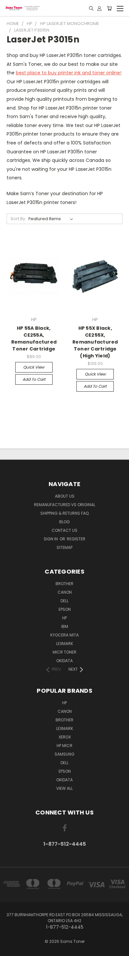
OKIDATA (64, 660)
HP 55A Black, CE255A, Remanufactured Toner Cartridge (34, 338)
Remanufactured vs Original (64, 504)
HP (64, 618)
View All (64, 788)
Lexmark (64, 643)
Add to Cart (33, 379)
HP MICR (64, 745)
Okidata (64, 780)
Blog (64, 522)
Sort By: (18, 219)
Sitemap (64, 547)
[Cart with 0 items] (109, 8)
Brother (64, 583)
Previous (10, 949)
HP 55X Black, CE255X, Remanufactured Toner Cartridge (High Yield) (95, 342)
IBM (64, 626)
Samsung (64, 754)
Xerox (65, 737)
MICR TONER (64, 652)
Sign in (51, 539)
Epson (65, 609)
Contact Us (64, 530)
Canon (65, 592)
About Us (64, 496)
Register (76, 539)
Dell (64, 601)
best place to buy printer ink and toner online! (68, 72)
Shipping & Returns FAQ (64, 513)
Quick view (33, 367)
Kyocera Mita (64, 635)
